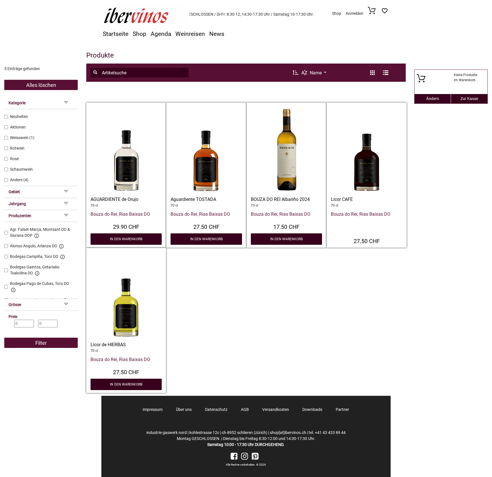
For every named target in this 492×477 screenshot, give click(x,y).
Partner (342, 409)
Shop (336, 13)
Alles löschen (41, 85)
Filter (41, 343)
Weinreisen (190, 33)
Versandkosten (275, 409)
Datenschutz (216, 409)
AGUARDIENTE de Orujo (114, 199)
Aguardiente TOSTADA (193, 199)
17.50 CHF (286, 226)
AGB (245, 409)
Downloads (312, 409)
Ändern (432, 98)
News (216, 33)
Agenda (161, 33)
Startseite (115, 33)
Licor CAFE (342, 199)
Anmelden (354, 13)
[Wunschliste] (384, 12)
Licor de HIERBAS (108, 344)
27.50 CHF (206, 226)
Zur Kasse (469, 98)
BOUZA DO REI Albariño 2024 (280, 199)
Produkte (100, 55)
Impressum (153, 409)
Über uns (184, 409)
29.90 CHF (126, 226)
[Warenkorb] (373, 12)
